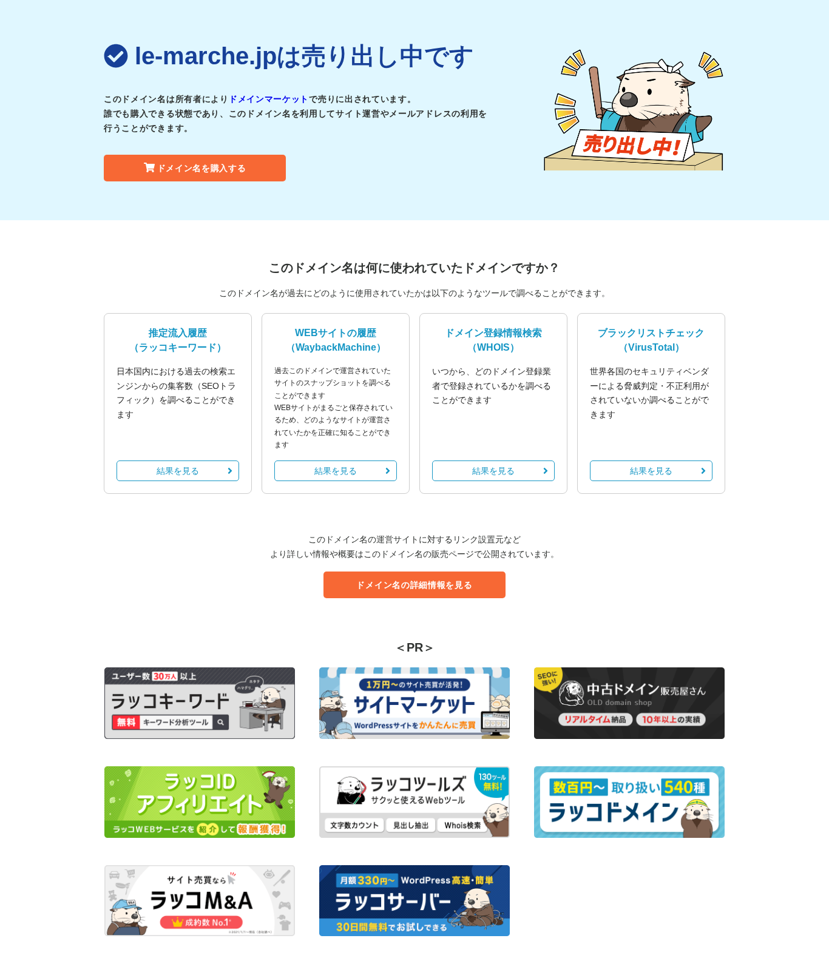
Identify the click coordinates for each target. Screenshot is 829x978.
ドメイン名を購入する (201, 168)
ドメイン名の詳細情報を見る (414, 585)
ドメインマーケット (269, 99)
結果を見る (178, 471)
